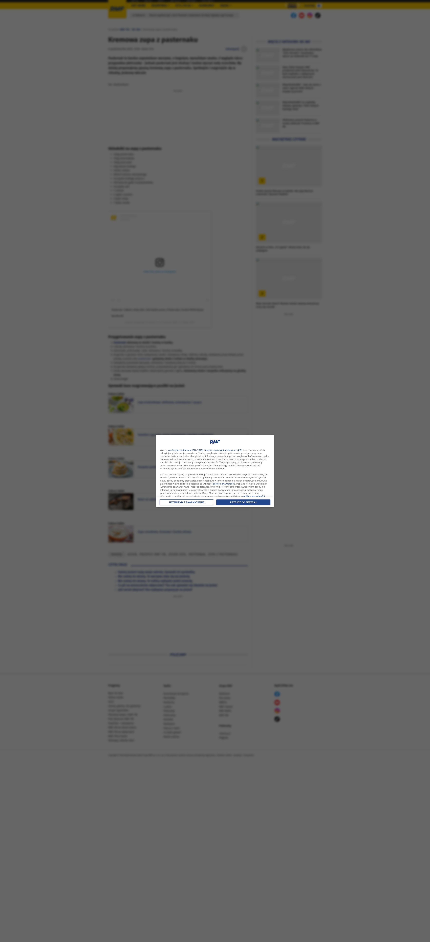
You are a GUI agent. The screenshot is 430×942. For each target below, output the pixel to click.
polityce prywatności (223, 483)
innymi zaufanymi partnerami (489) (223, 450)
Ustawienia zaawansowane (186, 502)
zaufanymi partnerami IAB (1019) (185, 450)
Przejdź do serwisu (243, 502)
